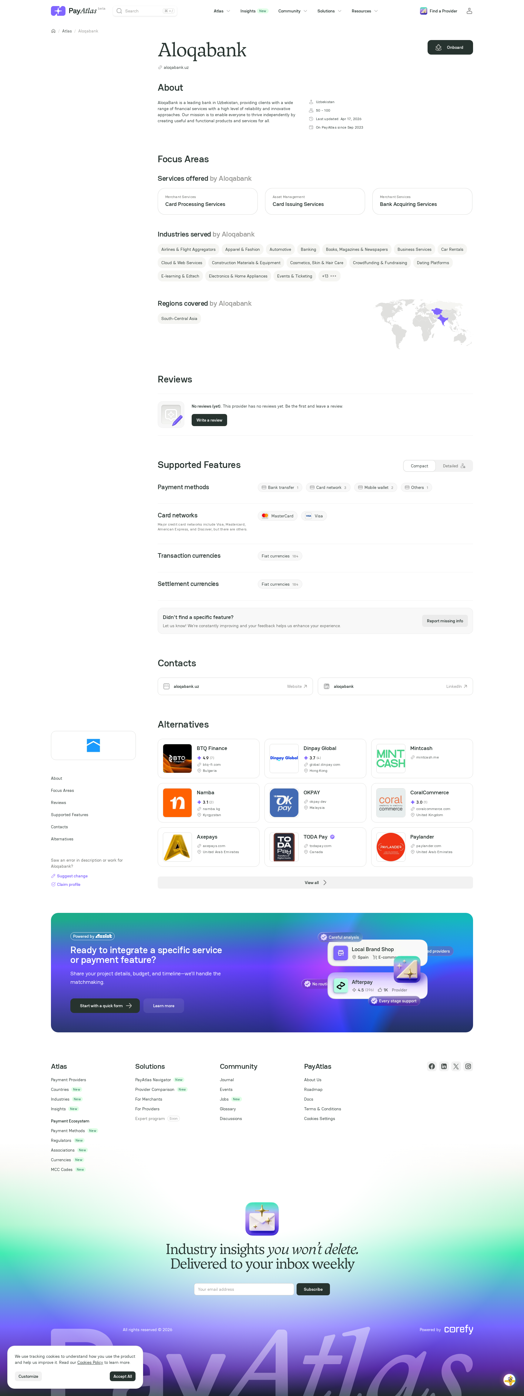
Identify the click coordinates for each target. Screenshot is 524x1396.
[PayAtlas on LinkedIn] (444, 1066)
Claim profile (68, 884)
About (56, 778)
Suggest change (72, 876)
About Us (312, 1079)
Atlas (67, 31)
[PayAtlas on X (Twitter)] (456, 1066)
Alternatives (62, 839)
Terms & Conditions (322, 1109)
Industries (60, 1099)
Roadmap (313, 1089)
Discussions (231, 1118)
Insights (253, 11)
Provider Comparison (154, 1089)
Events (226, 1089)
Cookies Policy (90, 1362)
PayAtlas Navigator (153, 1079)
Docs (308, 1099)
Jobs (224, 1099)
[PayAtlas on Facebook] (432, 1066)
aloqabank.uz (176, 67)
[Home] (53, 31)
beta (102, 8)
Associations (63, 1150)
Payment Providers (68, 1079)
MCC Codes (61, 1169)
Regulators (61, 1140)
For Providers (147, 1109)
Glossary (228, 1109)
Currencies (61, 1159)
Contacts (59, 826)
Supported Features (69, 814)
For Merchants (148, 1099)
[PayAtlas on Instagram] (468, 1066)
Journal (227, 1079)
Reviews (58, 802)
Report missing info (445, 621)
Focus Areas (62, 790)
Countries (60, 1089)
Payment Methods (68, 1130)
